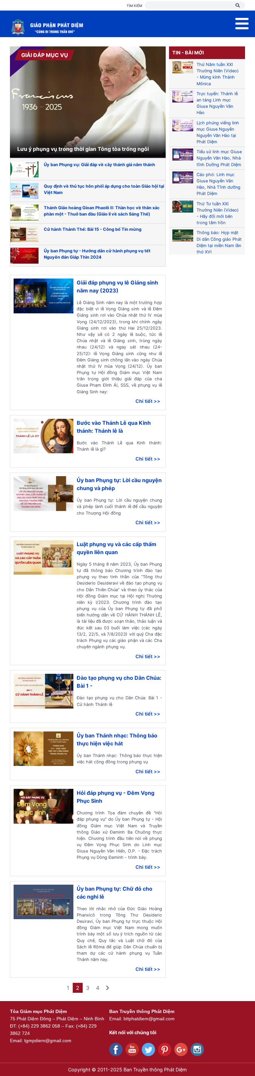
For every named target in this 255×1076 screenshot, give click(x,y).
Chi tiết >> (147, 401)
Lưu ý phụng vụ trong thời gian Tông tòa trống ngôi (83, 149)
